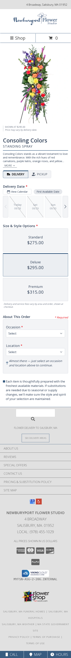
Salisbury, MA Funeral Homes (24, 611)
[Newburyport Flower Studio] (35, 28)
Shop (20, 38)
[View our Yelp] (39, 503)
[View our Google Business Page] (32, 503)
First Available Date (48, 191)
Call (13, 654)
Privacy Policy (19, 637)
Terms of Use (35, 643)
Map (37, 654)
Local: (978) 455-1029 (35, 531)
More (8, 165)
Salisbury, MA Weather (18, 624)
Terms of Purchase (46, 637)
